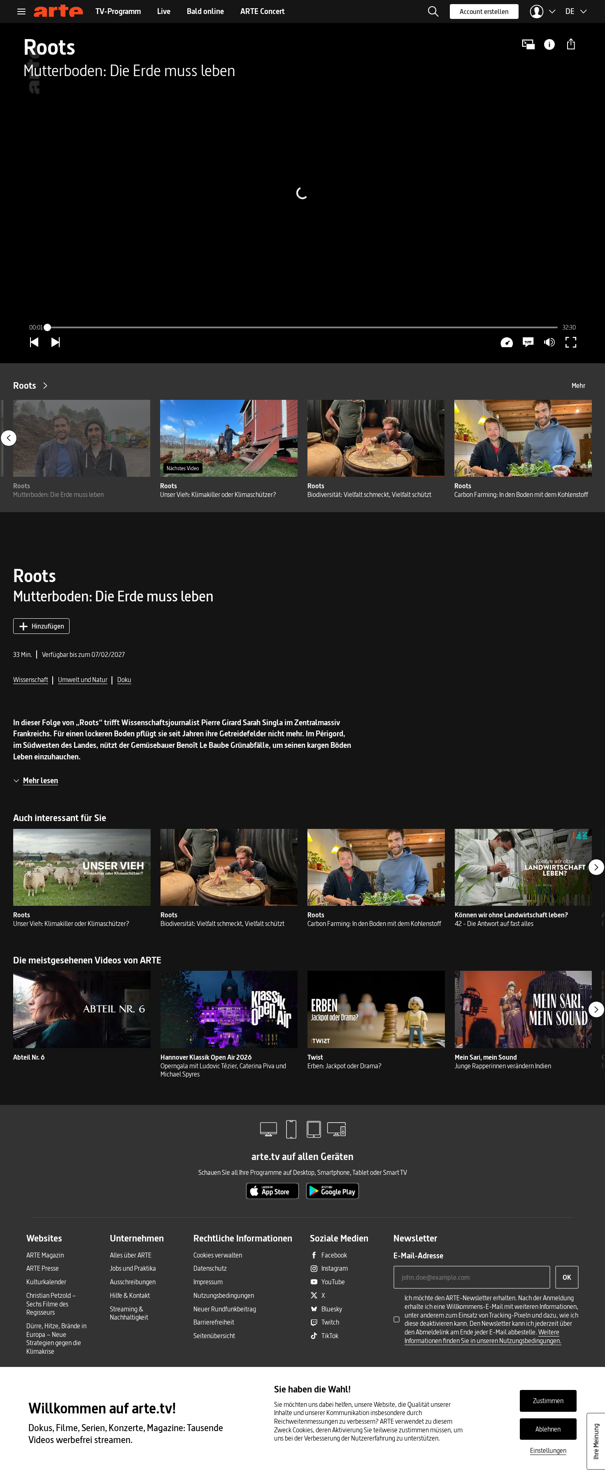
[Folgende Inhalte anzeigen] (596, 867)
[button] (433, 11)
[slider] (302, 327)
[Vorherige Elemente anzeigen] (8, 438)
